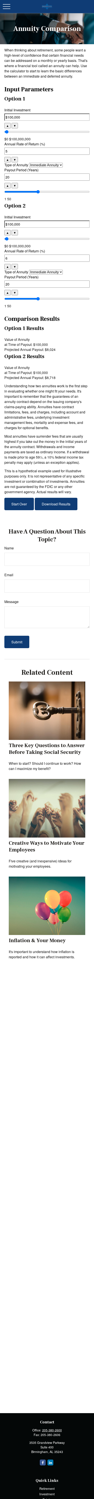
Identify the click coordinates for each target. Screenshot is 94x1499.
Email (8, 574)
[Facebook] (43, 1462)
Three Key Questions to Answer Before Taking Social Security (47, 749)
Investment (47, 1494)
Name (9, 548)
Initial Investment (17, 109)
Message (11, 601)
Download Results (56, 503)
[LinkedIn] (50, 1462)
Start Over (19, 503)
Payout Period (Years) (21, 169)
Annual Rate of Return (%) (24, 143)
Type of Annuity (16, 164)
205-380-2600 (52, 1430)
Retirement (47, 1488)
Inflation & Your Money (37, 940)
